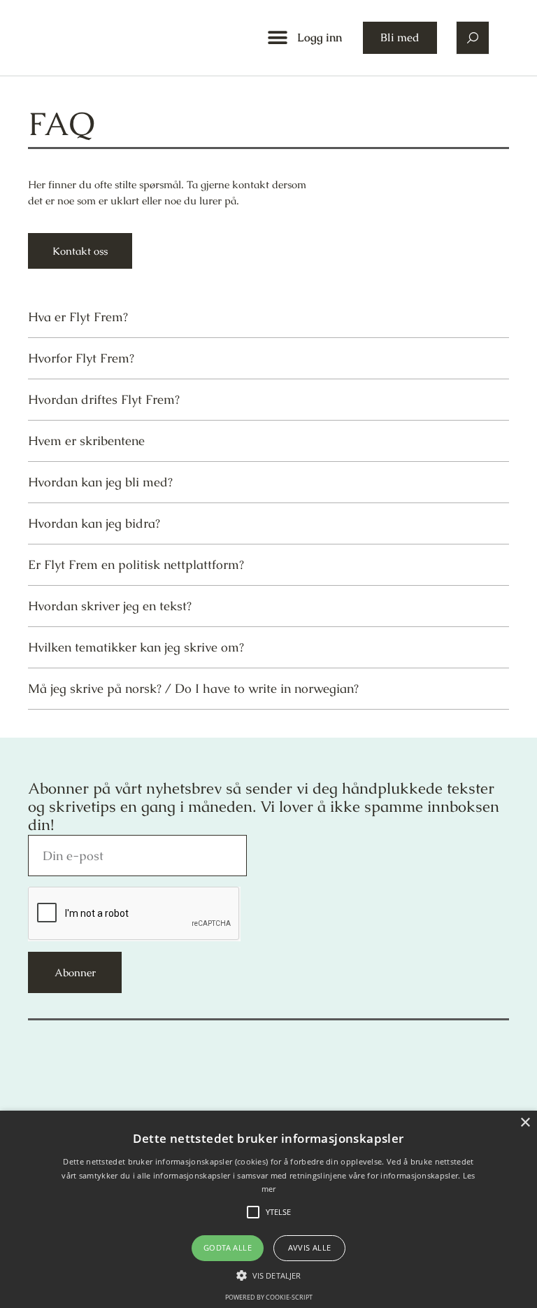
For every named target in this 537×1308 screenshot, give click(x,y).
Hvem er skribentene (86, 441)
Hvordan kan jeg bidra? (94, 523)
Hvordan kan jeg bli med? (100, 482)
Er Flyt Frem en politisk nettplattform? (136, 564)
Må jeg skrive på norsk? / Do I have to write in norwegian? (193, 688)
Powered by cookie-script (269, 1297)
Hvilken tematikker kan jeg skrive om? (136, 647)
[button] (277, 38)
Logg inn (319, 37)
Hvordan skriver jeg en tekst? (110, 606)
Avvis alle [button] (309, 1247)
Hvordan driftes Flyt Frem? (104, 399)
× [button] (525, 1123)
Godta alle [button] (227, 1247)
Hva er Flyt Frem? (78, 317)
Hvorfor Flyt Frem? (81, 358)
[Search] (472, 38)
